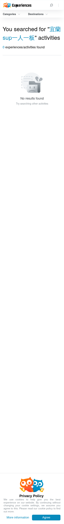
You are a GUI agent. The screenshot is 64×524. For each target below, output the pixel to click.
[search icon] (51, 5)
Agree (46, 517)
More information (18, 517)
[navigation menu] (58, 5)
